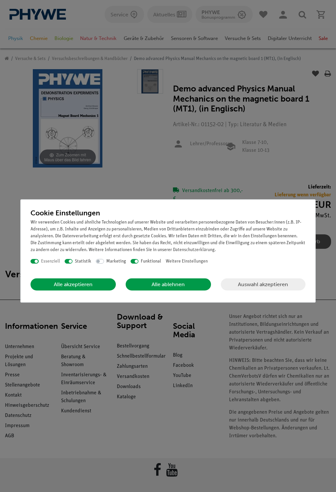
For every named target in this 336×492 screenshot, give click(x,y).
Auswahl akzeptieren (263, 284)
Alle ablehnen (168, 284)
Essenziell (50, 261)
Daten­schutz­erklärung (194, 249)
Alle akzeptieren (73, 284)
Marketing (116, 261)
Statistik (83, 261)
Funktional (151, 261)
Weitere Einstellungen (187, 261)
